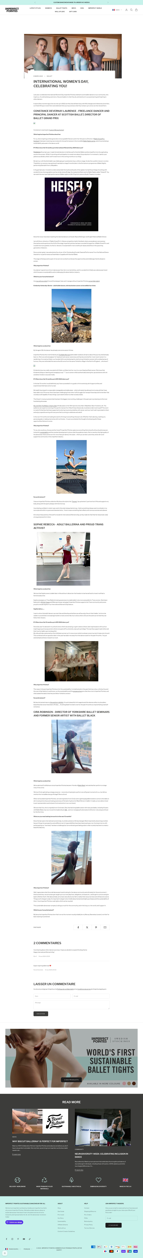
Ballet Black (81, 785)
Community (79, 1149)
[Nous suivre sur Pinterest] (18, 1239)
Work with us (62, 1228)
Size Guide (61, 1211)
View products (71, 1080)
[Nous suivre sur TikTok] (30, 1239)
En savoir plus (16, 1154)
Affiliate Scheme (63, 1224)
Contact (86, 1208)
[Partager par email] (105, 927)
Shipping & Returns (90, 1211)
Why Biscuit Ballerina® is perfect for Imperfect (40, 1141)
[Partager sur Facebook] (78, 927)
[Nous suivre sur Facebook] (6, 1239)
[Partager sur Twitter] (87, 927)
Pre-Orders (87, 1215)
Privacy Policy (88, 1224)
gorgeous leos (77, 691)
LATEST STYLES (35, 8)
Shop (59, 1208)
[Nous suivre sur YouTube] (24, 1239)
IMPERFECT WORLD (95, 8)
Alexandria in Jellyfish (56, 702)
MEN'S (74, 8)
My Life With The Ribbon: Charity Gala (45, 406)
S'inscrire (113, 1225)
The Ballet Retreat (64, 355)
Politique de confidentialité (65, 989)
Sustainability (62, 1221)
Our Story (61, 1218)
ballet (49, 76)
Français (27, 1249)
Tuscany (74, 501)
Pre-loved (61, 1215)
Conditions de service (84, 989)
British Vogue (45, 602)
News (14, 1137)
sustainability (44, 432)
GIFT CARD (73, 11)
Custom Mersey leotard (56, 130)
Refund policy (88, 1221)
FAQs (86, 1218)
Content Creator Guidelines (66, 1231)
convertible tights (93, 281)
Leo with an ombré (41, 281)
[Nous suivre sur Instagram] (12, 1239)
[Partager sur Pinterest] (96, 927)
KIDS (82, 8)
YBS (65, 810)
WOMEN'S (48, 8)
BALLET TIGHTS (61, 8)
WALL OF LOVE (60, 11)
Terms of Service (89, 1228)
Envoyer (41, 1014)
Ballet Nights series (89, 141)
